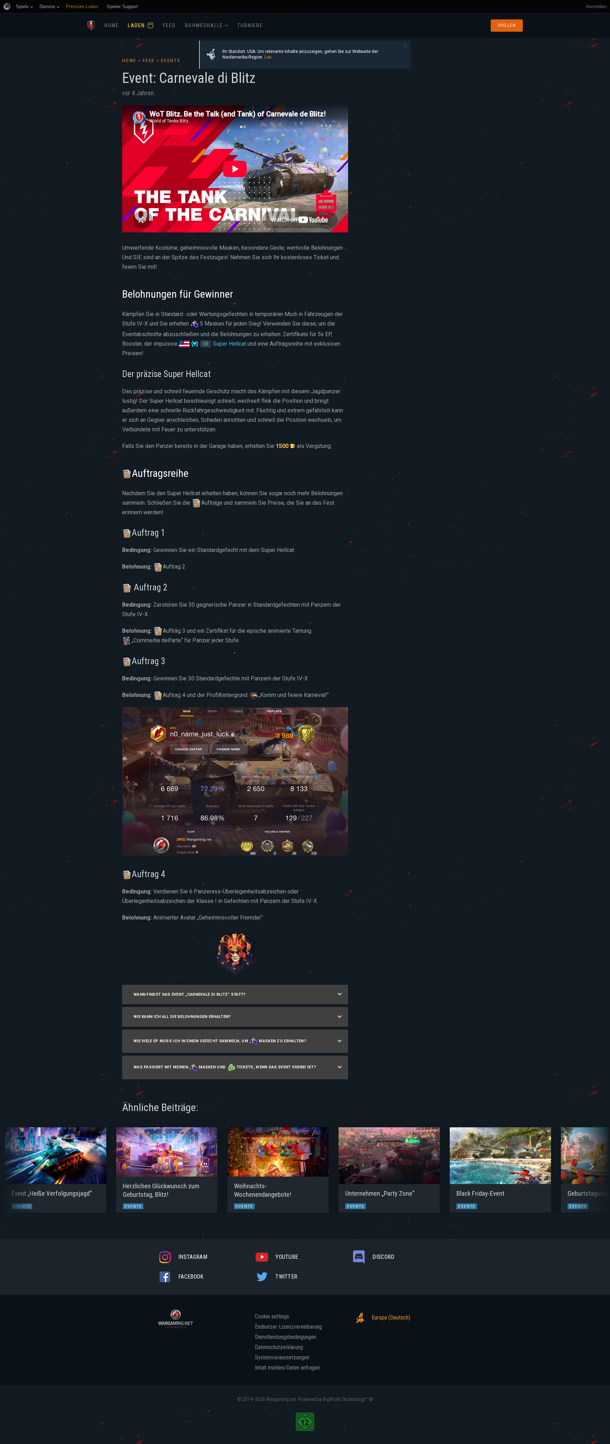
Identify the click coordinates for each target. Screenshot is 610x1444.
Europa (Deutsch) (391, 1317)
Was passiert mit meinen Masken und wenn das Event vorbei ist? (224, 1067)
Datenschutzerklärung (279, 1347)
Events (170, 60)
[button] (18, 1166)
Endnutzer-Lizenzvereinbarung (288, 1327)
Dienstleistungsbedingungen (285, 1337)
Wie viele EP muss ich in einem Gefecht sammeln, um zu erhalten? (219, 1041)
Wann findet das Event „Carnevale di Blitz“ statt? (189, 994)
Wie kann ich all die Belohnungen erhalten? (182, 1016)
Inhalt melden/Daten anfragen (287, 1368)
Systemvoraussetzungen (282, 1357)
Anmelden (596, 6)
